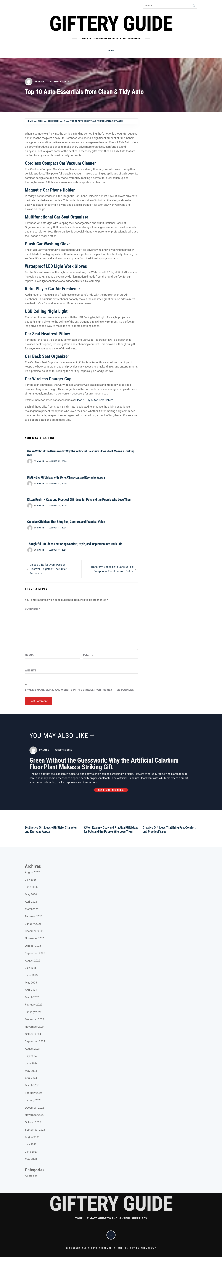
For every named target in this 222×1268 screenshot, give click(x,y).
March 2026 (32, 909)
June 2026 (31, 887)
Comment (32, 608)
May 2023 (31, 1159)
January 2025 (33, 1011)
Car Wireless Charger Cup (48, 378)
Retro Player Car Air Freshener (52, 288)
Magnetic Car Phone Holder (50, 190)
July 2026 (31, 879)
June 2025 (31, 975)
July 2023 (31, 1144)
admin (41, 81)
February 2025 (33, 1004)
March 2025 (32, 997)
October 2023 (33, 1122)
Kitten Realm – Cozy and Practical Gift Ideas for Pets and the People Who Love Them (79, 499)
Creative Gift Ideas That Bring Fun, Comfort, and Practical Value (66, 522)
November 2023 (34, 1114)
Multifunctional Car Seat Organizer (56, 217)
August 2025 (32, 960)
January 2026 (33, 923)
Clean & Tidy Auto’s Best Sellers (94, 400)
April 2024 (31, 1078)
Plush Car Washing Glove (48, 243)
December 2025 (34, 931)
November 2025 (34, 938)
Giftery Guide (110, 23)
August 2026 (32, 872)
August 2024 (32, 1048)
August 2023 (32, 1137)
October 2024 (33, 1034)
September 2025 (35, 953)
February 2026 (33, 916)
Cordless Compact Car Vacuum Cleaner (60, 163)
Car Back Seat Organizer (47, 356)
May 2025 (31, 982)
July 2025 (31, 967)
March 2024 (32, 1085)
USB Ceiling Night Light (46, 311)
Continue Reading (110, 790)
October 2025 (33, 945)
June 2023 (31, 1151)
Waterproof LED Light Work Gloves (56, 266)
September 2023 (35, 1129)
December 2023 (34, 1107)
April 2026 (31, 901)
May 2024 (31, 1070)
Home (111, 50)
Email (88, 655)
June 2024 (31, 1063)
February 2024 (33, 1092)
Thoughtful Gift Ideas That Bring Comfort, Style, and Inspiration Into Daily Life (74, 544)
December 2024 (34, 1019)
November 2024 (34, 1026)
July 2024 (31, 1056)
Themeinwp (148, 1248)
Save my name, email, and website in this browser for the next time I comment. (80, 689)
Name (29, 655)
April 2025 (31, 989)
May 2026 (31, 894)
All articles (31, 1175)
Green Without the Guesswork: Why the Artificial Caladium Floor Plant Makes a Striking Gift (104, 763)
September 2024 (35, 1041)
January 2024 (33, 1100)
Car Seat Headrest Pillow (47, 333)
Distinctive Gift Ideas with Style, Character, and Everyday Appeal (66, 477)
